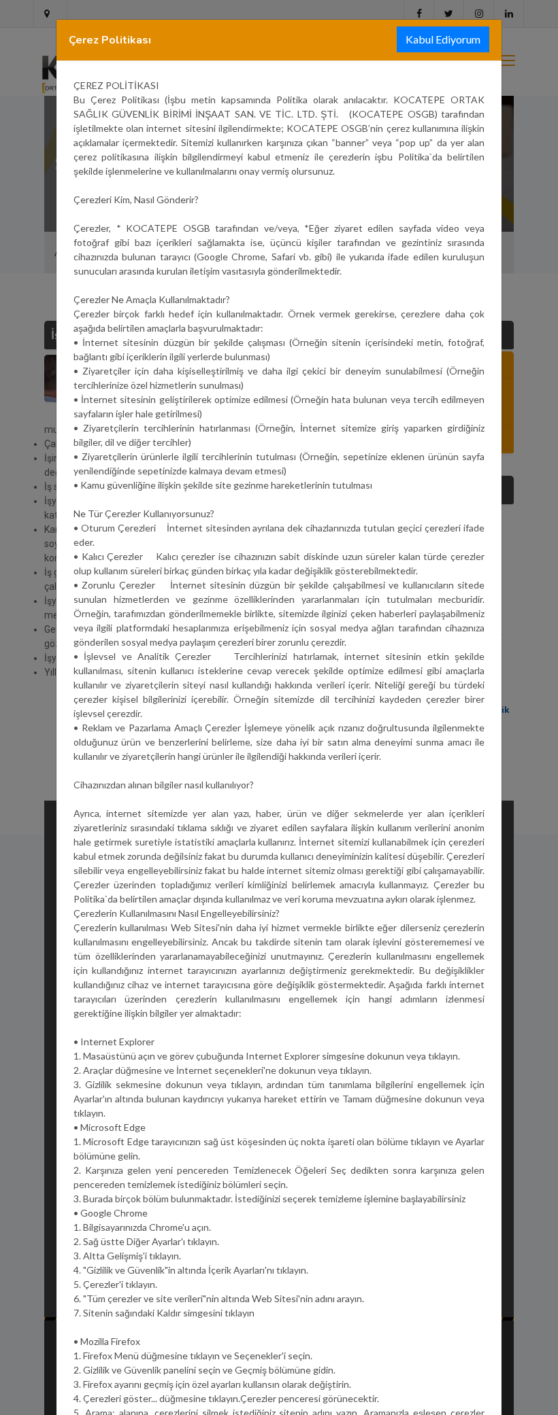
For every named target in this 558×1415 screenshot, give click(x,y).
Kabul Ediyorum (443, 39)
